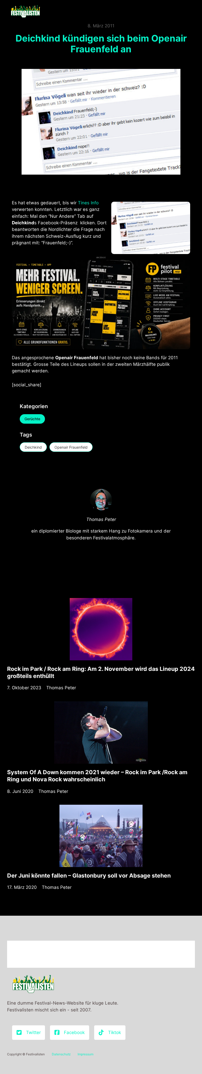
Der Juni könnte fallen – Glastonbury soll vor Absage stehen (89, 875)
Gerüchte (32, 419)
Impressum (85, 1054)
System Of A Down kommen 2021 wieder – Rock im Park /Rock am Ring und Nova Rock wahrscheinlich (97, 776)
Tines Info (88, 202)
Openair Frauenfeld (71, 447)
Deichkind (33, 447)
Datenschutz (61, 1054)
